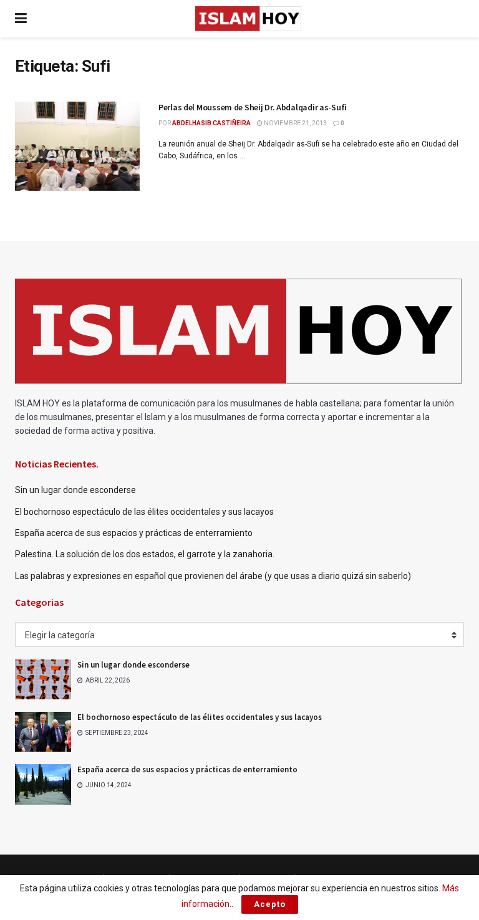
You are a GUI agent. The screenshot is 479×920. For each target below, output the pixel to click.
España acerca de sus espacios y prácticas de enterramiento (134, 533)
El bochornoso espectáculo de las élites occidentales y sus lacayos (144, 512)
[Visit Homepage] (248, 18)
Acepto (270, 904)
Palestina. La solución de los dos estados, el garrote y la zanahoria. (145, 554)
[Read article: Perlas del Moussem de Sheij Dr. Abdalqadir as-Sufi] (77, 146)
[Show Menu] (21, 18)
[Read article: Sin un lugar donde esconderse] (43, 679)
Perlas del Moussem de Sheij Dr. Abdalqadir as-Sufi (252, 107)
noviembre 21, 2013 (295, 123)
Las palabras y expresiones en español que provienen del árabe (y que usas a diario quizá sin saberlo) (213, 576)
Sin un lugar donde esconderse (75, 490)
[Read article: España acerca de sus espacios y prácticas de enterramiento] (43, 784)
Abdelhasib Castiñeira (211, 123)
